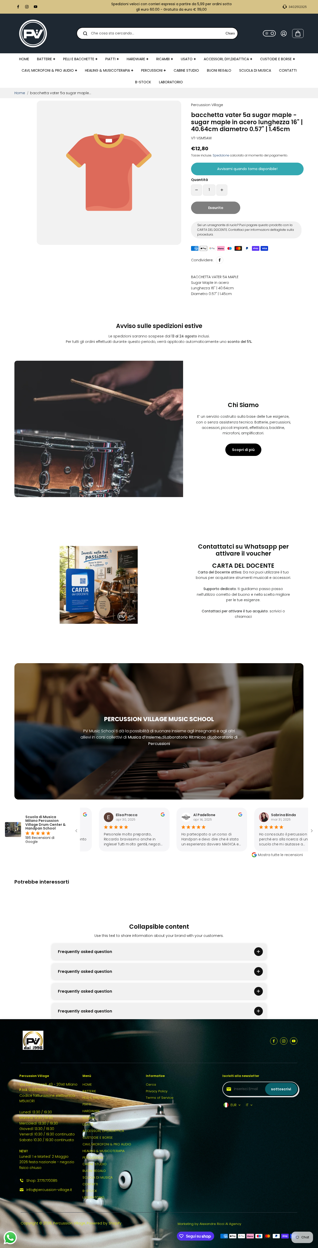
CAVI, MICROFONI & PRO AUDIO (106, 1144)
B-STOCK (89, 1191)
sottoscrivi (281, 1089)
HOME (87, 1084)
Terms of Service (159, 1097)
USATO (87, 1124)
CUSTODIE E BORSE (97, 1137)
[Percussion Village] (33, 33)
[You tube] (35, 6)
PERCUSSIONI (92, 1157)
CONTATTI (90, 1184)
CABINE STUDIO (94, 1164)
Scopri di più (243, 449)
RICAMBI (88, 1117)
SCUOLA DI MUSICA (97, 1177)
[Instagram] (27, 6)
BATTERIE (89, 1091)
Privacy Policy (156, 1091)
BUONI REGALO (94, 1170)
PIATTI (86, 1104)
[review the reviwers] (123, 815)
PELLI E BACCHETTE (96, 1097)
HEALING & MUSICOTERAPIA (103, 1151)
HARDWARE (91, 1111)
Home (19, 92)
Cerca (151, 1084)
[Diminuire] (196, 189)
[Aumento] (221, 189)
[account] (283, 33)
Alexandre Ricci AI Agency (220, 1223)
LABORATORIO (93, 1197)
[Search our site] (85, 33)
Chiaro (230, 33)
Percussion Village (69, 1223)
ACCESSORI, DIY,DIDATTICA (103, 1131)
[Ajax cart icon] (298, 33)
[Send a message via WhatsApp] (10, 1238)
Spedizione (221, 155)
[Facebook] (18, 6)
